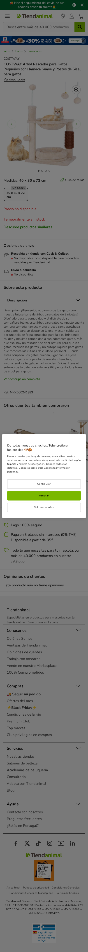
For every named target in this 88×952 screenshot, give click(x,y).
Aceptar (44, 495)
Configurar (44, 484)
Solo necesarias (44, 507)
